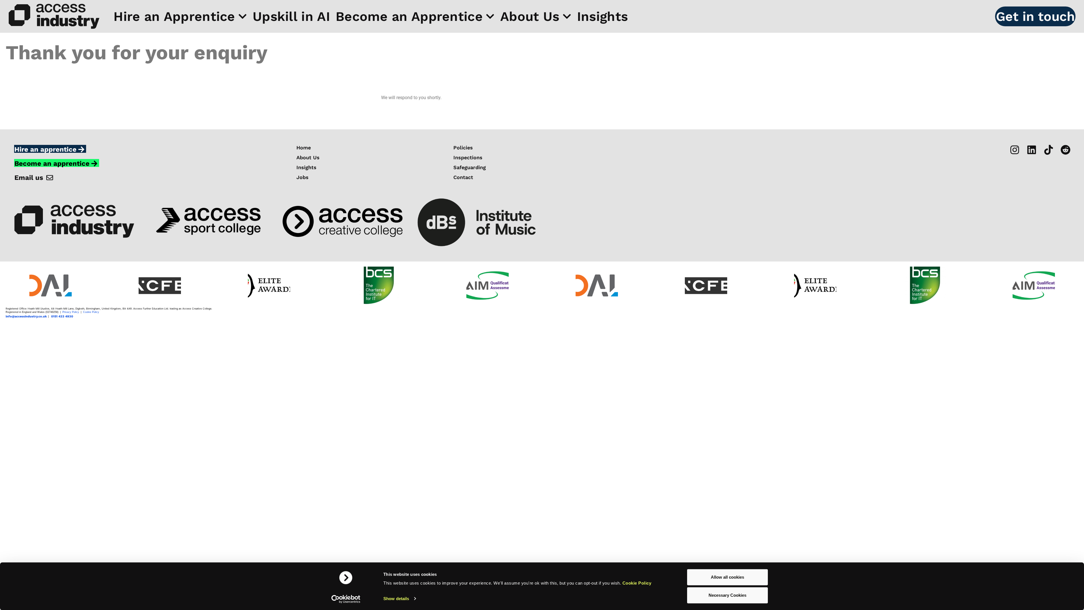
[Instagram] (1015, 150)
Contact (463, 177)
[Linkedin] (1032, 150)
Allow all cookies (727, 577)
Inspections (467, 157)
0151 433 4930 (62, 316)
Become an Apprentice (409, 16)
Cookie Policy (637, 583)
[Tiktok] (1049, 150)
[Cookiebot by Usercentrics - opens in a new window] (346, 599)
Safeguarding (469, 167)
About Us (529, 16)
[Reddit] (1065, 150)
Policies (463, 148)
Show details (396, 598)
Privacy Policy (70, 312)
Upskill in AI (291, 16)
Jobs (302, 177)
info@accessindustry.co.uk (26, 316)
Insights (602, 16)
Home (303, 148)
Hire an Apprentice (174, 16)
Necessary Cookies (727, 595)
